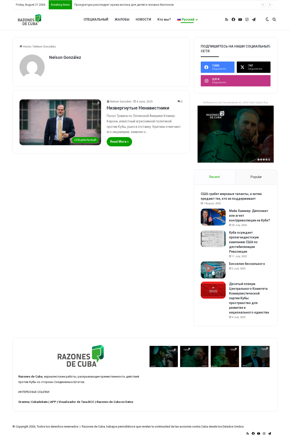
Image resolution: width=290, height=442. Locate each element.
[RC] (29, 19)
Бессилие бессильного (247, 264)
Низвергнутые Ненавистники (138, 108)
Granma (23, 402)
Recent (214, 177)
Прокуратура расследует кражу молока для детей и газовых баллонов (124, 4)
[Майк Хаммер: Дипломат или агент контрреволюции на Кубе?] (213, 217)
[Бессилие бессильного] (213, 269)
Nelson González (65, 57)
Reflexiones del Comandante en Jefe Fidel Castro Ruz (235, 102)
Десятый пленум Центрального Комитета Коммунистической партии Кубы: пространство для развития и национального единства (249, 298)
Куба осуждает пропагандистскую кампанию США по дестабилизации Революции (244, 242)
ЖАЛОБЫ (122, 19)
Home (26, 46)
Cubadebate (39, 402)
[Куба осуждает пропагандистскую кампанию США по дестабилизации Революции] (213, 238)
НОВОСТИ (143, 19)
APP (53, 402)
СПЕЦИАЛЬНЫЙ (96, 19)
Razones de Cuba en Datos (115, 402)
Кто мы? (164, 19)
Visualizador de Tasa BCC (76, 402)
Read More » (119, 141)
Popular (256, 177)
